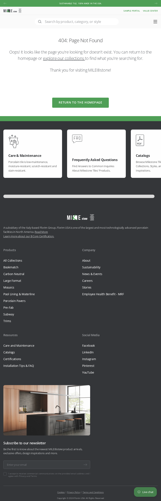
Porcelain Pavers (14, 301)
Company (88, 250)
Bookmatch (10, 267)
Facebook (88, 346)
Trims (7, 321)
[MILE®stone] (12, 10)
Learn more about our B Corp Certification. (28, 236)
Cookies (61, 492)
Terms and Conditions (93, 492)
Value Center (150, 10)
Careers (87, 281)
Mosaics (8, 287)
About (86, 260)
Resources (10, 335)
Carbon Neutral (13, 274)
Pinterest (88, 366)
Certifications (12, 359)
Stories (86, 287)
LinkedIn (88, 352)
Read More (41, 232)
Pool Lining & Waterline (19, 294)
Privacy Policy (73, 492)
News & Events (92, 274)
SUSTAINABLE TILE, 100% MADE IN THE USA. (80, 3)
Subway (8, 314)
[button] (5, 3)
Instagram (89, 359)
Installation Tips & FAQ (18, 366)
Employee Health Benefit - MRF (103, 294)
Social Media (91, 335)
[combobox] (77, 21)
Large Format (12, 281)
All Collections (12, 260)
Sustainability (91, 267)
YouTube (88, 372)
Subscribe (85, 465)
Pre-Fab (8, 308)
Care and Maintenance (18, 346)
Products (9, 250)
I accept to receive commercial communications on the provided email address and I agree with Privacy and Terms (49, 474)
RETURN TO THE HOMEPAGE (80, 102)
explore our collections (64, 58)
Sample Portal (131, 10)
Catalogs (9, 352)
